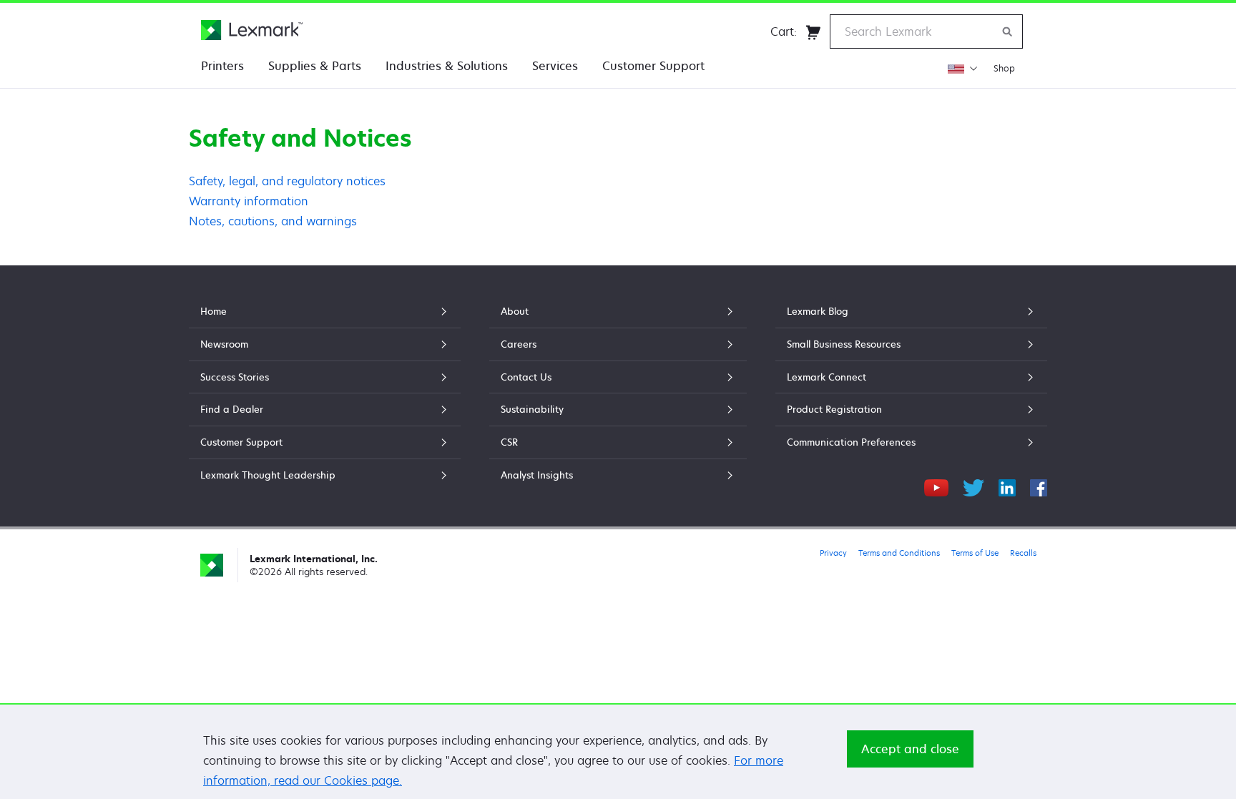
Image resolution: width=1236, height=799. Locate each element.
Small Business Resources (844, 344)
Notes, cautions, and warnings (273, 221)
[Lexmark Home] (252, 30)
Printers (222, 66)
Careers (518, 344)
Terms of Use (975, 552)
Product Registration (834, 409)
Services (555, 66)
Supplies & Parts (314, 66)
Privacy (833, 552)
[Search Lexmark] (1008, 31)
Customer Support (653, 66)
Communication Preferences (851, 442)
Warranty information (248, 201)
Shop (1004, 68)
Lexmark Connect (826, 377)
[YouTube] (936, 485)
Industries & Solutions (447, 66)
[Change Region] (962, 68)
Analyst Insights (537, 475)
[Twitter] (973, 485)
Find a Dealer (231, 409)
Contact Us (526, 377)
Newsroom (224, 344)
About (515, 311)
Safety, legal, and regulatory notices (287, 181)
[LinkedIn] (1007, 485)
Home (213, 311)
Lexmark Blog (817, 311)
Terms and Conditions (899, 552)
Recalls (1023, 552)
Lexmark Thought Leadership (267, 475)
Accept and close (910, 749)
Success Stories (234, 377)
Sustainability (532, 409)
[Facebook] (1038, 485)
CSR (509, 442)
